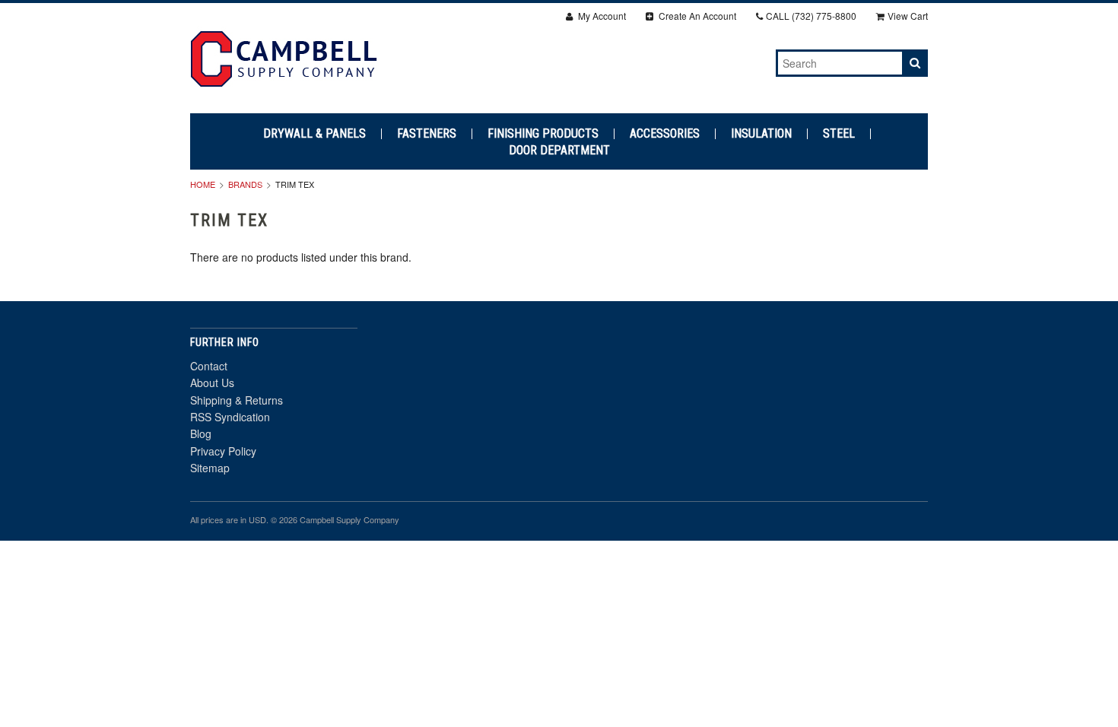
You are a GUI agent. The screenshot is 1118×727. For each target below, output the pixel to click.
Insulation (761, 134)
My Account (601, 15)
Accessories (665, 134)
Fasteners (426, 134)
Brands (245, 184)
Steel (839, 134)
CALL (811, 15)
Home (202, 184)
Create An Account (696, 15)
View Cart (908, 15)
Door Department (559, 150)
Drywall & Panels (314, 134)
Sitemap (210, 467)
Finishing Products (543, 134)
